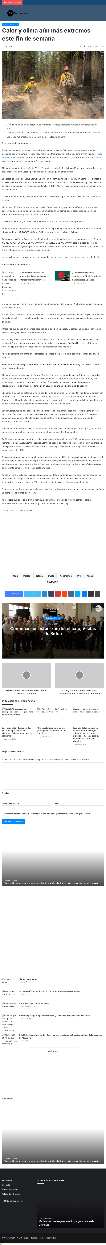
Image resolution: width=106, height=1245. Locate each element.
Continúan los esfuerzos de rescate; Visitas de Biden (53, 631)
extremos (66, 575)
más (90, 575)
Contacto (6, 1185)
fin (80, 575)
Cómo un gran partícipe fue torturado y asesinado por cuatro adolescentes (54, 1015)
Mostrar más (53, 1051)
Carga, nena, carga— (29, 979)
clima (40, 575)
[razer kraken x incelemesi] (53, 1244)
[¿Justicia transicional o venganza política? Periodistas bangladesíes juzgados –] (62, 276)
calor (27, 575)
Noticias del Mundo (10, 24)
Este (52, 575)
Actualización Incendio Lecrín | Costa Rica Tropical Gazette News (49, 991)
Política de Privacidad (11, 1194)
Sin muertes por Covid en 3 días (34, 1003)
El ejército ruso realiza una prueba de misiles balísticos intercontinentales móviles (32, 276)
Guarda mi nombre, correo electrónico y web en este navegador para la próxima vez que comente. (47, 814)
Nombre (6, 793)
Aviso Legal (7, 1180)
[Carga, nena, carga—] (9, 983)
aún (16, 575)
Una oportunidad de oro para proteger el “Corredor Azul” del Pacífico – (52, 730)
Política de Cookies (10, 1189)
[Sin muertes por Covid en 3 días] (9, 1007)
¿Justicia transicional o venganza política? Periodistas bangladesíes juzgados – (86, 276)
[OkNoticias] (17, 13)
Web (57, 803)
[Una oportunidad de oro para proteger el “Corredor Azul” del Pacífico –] (53, 716)
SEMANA (53, 581)
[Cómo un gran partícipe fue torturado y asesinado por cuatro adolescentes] (9, 1023)
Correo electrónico (11, 803)
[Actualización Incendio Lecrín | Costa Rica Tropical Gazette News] (9, 995)
